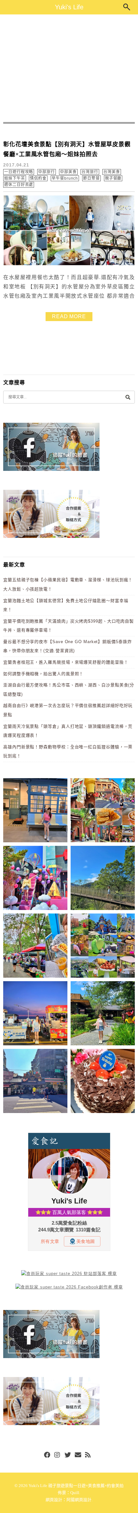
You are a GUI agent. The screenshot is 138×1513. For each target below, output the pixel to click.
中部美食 (68, 172)
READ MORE (69, 316)
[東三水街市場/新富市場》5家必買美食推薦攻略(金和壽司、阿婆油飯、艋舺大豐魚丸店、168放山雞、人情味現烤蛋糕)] (35, 1082)
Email (78, 1455)
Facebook (47, 1455)
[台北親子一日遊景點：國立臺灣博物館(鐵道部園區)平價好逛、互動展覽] (35, 811)
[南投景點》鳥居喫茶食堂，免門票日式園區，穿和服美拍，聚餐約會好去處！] (103, 1014)
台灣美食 (111, 172)
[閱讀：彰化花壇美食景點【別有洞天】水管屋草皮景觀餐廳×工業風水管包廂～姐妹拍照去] (69, 264)
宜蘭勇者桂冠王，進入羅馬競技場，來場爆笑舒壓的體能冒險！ (65, 662)
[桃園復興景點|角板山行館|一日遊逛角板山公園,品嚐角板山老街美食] (103, 879)
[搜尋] (127, 397)
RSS (88, 1455)
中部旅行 (46, 172)
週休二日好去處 (18, 185)
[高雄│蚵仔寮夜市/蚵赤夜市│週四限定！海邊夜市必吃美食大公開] (35, 1014)
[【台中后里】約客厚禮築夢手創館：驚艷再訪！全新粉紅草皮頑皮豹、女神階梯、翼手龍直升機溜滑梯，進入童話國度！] (35, 879)
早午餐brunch (65, 178)
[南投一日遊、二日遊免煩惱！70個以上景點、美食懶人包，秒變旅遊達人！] (103, 947)
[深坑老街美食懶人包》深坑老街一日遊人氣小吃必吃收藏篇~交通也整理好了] (103, 811)
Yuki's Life (69, 7)
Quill (74, 1492)
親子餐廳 (113, 178)
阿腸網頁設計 (78, 1499)
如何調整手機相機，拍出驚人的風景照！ (43, 673)
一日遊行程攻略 (18, 172)
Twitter (68, 1455)
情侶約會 (38, 178)
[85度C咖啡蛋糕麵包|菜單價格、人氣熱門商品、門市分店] (103, 1082)
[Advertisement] (69, 68)
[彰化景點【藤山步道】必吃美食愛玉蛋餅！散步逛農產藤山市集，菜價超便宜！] (35, 947)
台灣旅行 (90, 172)
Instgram (57, 1455)
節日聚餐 (91, 178)
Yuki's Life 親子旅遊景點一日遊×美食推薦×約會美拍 (76, 1485)
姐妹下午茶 (14, 178)
